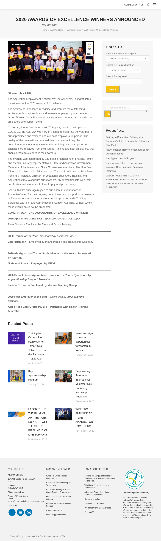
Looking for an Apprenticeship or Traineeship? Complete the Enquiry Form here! (99, 478)
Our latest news (18, 44)
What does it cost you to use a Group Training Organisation (59, 491)
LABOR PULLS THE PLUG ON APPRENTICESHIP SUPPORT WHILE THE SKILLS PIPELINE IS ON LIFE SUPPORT (39, 422)
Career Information (54, 510)
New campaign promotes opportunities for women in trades (84, 342)
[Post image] (16, 338)
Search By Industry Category (121, 53)
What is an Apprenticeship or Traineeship (58, 484)
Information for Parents (94, 503)
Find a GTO (89, 512)
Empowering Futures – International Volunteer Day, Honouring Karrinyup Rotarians (84, 384)
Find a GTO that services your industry (58, 497)
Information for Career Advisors (97, 508)
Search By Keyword (116, 76)
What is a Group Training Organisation (56, 477)
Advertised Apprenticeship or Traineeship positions (96, 493)
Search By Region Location (120, 65)
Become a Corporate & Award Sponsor (59, 504)
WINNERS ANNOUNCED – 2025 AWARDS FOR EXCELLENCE (84, 418)
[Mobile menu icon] (154, 5)
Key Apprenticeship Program (37, 375)
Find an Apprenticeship (56, 515)
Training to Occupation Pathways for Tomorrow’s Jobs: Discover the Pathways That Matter (37, 346)
